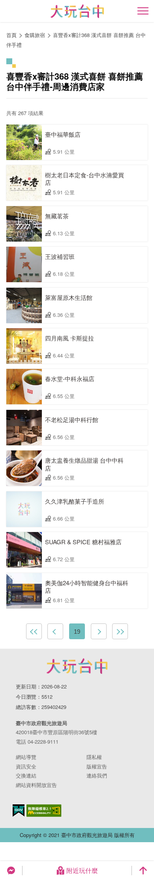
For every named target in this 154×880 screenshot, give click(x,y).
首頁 (11, 35)
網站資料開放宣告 (36, 785)
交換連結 (26, 775)
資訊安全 (26, 766)
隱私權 (94, 757)
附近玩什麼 (82, 870)
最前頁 (34, 631)
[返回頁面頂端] (143, 870)
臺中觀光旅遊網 (77, 11)
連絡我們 (96, 775)
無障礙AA (44, 810)
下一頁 (99, 631)
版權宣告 (96, 766)
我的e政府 (18, 810)
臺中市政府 (77, 666)
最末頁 (120, 631)
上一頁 (55, 631)
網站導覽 (26, 757)
